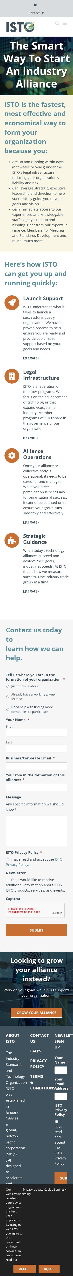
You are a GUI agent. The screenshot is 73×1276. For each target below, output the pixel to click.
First (9, 726)
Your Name (17, 720)
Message (13, 797)
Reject (49, 1269)
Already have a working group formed (33, 696)
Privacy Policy (28, 1192)
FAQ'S (35, 1051)
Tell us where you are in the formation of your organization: (35, 677)
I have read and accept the (60, 1142)
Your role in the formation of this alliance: (35, 777)
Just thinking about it (26, 686)
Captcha (13, 898)
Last (9, 742)
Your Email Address (63, 1084)
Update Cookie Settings (49, 1189)
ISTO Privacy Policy (24, 852)
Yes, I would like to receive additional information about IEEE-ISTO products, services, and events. (35, 885)
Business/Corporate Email (30, 758)
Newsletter (16, 873)
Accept (24, 1269)
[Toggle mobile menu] (65, 23)
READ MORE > (31, 358)
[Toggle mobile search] (57, 23)
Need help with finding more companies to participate (32, 709)
